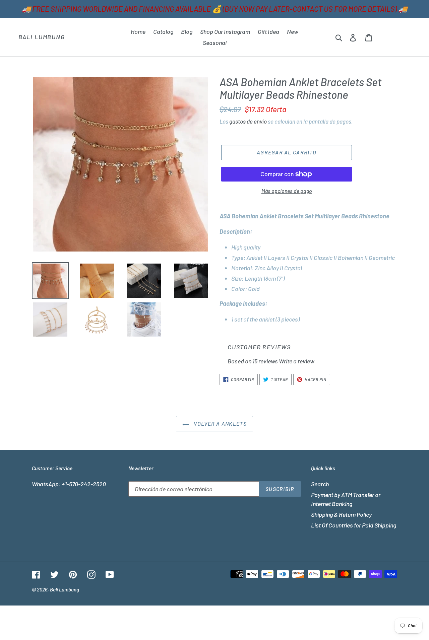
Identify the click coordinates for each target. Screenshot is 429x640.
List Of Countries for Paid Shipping (353, 525)
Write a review (296, 361)
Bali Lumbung (41, 37)
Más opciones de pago (286, 191)
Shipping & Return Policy (341, 514)
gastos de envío (248, 121)
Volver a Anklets (219, 423)
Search (320, 484)
